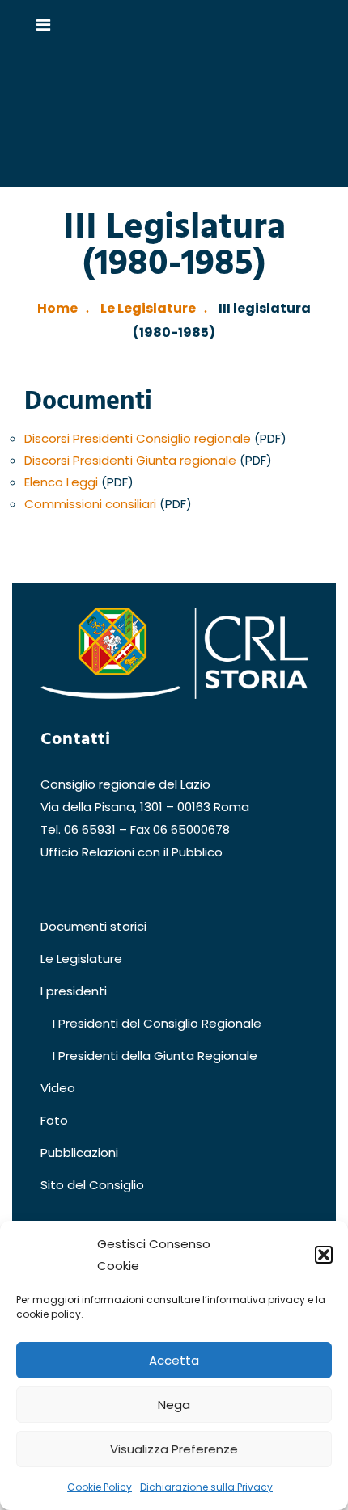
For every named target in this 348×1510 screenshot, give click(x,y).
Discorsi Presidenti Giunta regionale (130, 460)
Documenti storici (93, 926)
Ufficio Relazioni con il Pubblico (131, 851)
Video (57, 1087)
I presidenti (73, 990)
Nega (174, 1404)
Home (57, 308)
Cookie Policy (99, 1487)
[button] (324, 1255)
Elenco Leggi (61, 481)
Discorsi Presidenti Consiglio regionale (137, 438)
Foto (54, 1120)
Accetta (174, 1360)
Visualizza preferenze (174, 1449)
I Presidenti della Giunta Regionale (155, 1055)
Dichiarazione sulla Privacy (206, 1487)
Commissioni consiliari (90, 503)
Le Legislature (148, 308)
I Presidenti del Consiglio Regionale (157, 1023)
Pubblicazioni (79, 1152)
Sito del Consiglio (92, 1184)
